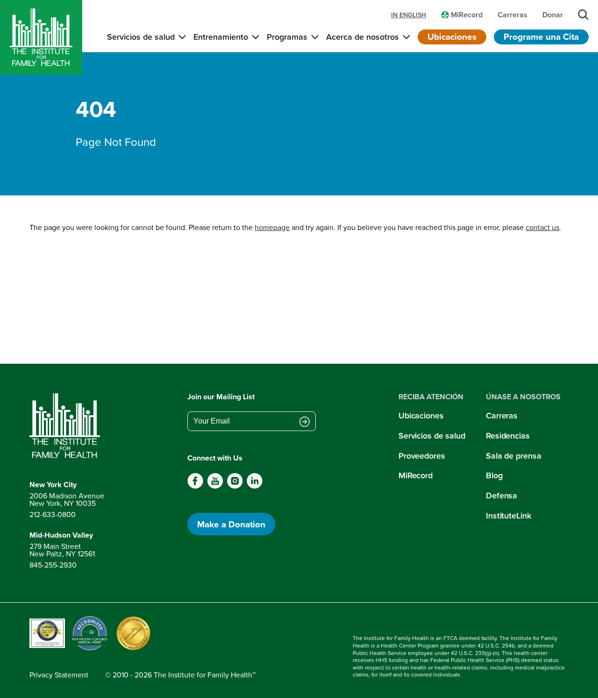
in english (408, 15)
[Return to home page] (66, 426)
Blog (494, 475)
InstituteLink (508, 515)
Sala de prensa (513, 455)
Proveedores (422, 455)
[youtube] (215, 486)
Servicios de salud (432, 435)
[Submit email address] (304, 422)
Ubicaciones (452, 36)
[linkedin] (254, 486)
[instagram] (235, 486)
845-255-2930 (53, 565)
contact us (542, 227)
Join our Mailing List (221, 396)
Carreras (502, 415)
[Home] (41, 37)
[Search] (583, 14)
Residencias (508, 435)
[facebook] (195, 486)
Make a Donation (231, 524)
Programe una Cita (541, 36)
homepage (272, 227)
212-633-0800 (52, 514)
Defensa (501, 495)
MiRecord (416, 475)
